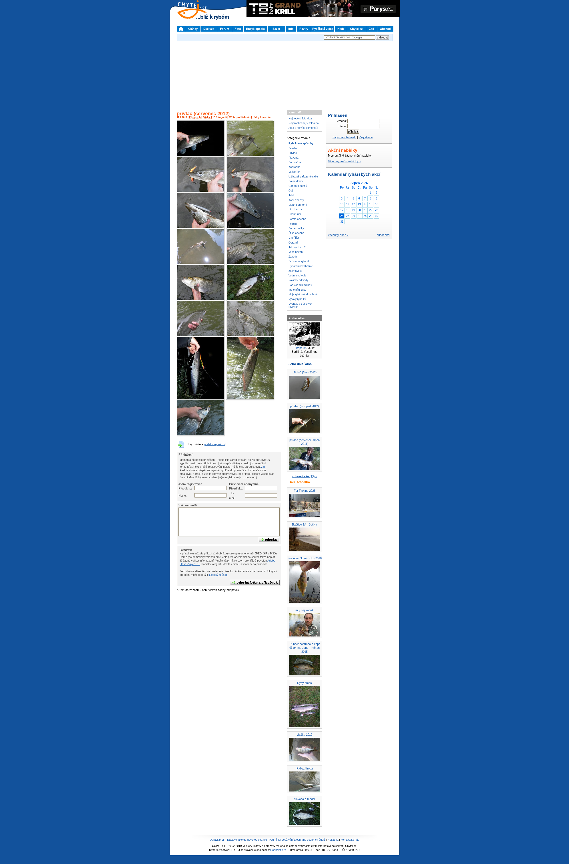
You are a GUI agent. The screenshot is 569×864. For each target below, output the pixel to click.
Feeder (293, 148)
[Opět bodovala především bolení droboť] (250, 335)
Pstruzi (293, 223)
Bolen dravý (296, 181)
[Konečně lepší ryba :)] (200, 299)
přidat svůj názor (214, 444)
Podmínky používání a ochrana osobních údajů (297, 839)
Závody (293, 256)
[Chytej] (196, 15)
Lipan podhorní (298, 204)
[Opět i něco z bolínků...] (250, 155)
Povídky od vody (298, 280)
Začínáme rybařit (299, 261)
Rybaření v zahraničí (301, 266)
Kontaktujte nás (350, 839)
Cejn (291, 190)
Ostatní (293, 242)
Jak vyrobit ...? (297, 247)
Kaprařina (295, 167)
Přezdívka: (180, 488)
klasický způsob (218, 574)
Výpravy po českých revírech (301, 305)
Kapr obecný (296, 200)
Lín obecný (295, 209)
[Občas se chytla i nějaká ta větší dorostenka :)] (200, 227)
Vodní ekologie (298, 275)
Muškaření (295, 171)
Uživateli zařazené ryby (303, 176)
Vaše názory (296, 252)
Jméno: (342, 121)
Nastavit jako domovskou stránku (247, 839)
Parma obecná (297, 219)
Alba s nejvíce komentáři (303, 127)
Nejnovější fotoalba (300, 118)
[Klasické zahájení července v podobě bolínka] (200, 434)
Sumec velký (296, 228)
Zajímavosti (295, 270)
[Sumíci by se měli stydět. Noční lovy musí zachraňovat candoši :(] (200, 155)
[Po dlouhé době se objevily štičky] (200, 263)
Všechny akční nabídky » (344, 161)
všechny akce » (338, 235)
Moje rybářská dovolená (303, 294)
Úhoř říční (294, 237)
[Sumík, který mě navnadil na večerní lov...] (250, 398)
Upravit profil (217, 839)
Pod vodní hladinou (300, 285)
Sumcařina (295, 162)
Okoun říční (295, 214)
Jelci (291, 195)
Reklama (333, 839)
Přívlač (206, 117)
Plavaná (294, 157)
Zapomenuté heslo (344, 137)
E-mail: (231, 495)
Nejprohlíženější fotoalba (304, 123)
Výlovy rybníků (297, 299)
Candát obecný (298, 185)
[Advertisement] (284, 73)
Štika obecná (296, 233)
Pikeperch (195, 117)
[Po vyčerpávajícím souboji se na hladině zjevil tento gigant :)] (200, 398)
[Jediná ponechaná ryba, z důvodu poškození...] (250, 299)
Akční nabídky (342, 150)
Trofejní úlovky (297, 289)
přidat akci (383, 235)
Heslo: (180, 495)
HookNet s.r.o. (278, 850)
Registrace (366, 137)
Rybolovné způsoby (301, 143)
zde (263, 466)
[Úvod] (181, 29)
